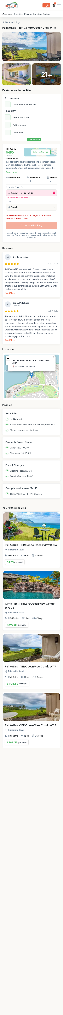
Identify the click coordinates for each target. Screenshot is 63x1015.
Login (46, 5)
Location (37, 14)
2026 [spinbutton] (15, 192)
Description (12, 158)
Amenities (18, 14)
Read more (11, 172)
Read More (10, 293)
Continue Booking (31, 225)
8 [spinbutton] (11, 192)
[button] (31, 375)
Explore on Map (38, 152)
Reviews (28, 14)
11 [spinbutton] (25, 192)
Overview (7, 14)
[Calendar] (54, 192)
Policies (46, 14)
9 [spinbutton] (8, 192)
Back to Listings (12, 22)
